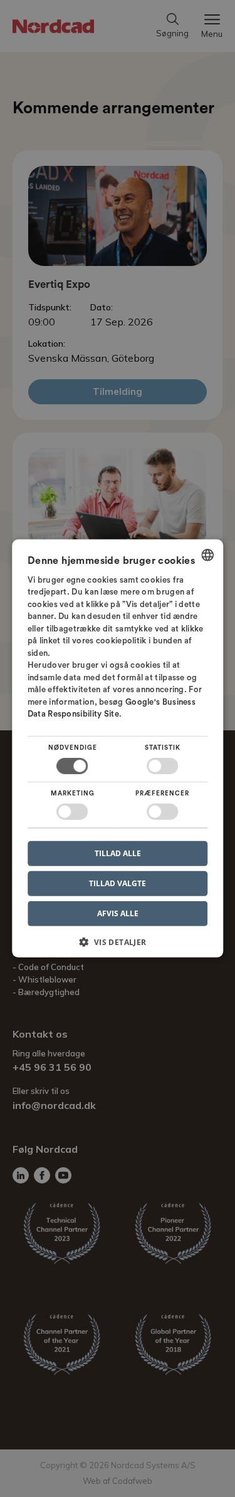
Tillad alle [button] (118, 853)
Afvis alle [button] (117, 913)
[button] (118, 947)
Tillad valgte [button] (117, 883)
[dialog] (118, 748)
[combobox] (207, 555)
